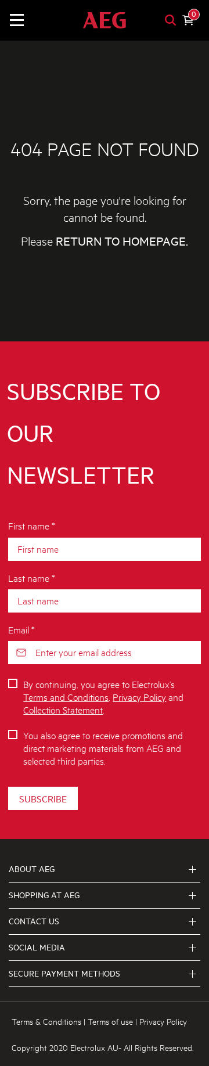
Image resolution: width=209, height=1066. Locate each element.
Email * (21, 629)
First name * (31, 525)
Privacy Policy (139, 696)
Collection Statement (63, 709)
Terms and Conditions (66, 696)
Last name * (31, 577)
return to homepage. (122, 241)
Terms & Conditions (46, 1021)
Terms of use (110, 1021)
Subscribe (43, 799)
